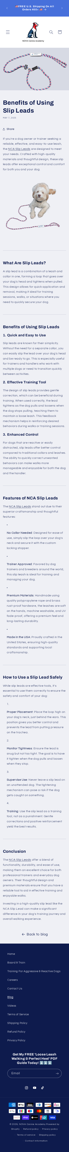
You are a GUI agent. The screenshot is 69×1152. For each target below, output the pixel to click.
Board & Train (16, 962)
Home (11, 954)
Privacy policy (50, 1129)
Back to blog (37, 934)
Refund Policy (16, 1031)
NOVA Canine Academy (32, 1124)
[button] (7, 32)
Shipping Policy (17, 1023)
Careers (12, 980)
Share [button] (10, 129)
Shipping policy (47, 1135)
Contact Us (14, 988)
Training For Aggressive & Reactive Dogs (34, 971)
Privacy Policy (16, 1040)
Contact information (36, 1141)
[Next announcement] (62, 8)
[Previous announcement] (7, 8)
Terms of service (26, 1135)
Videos (11, 1005)
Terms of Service (18, 1014)
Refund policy (31, 1129)
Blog (10, 997)
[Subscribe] (57, 1073)
